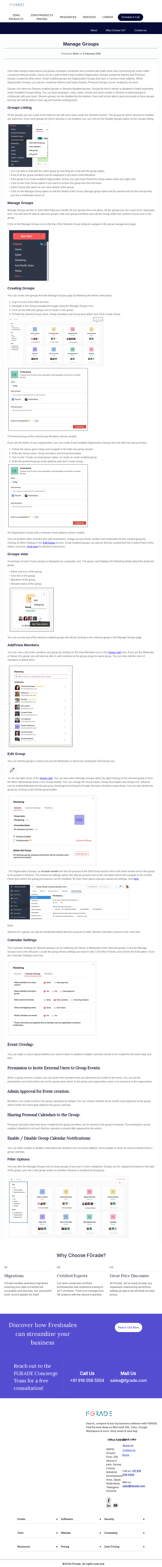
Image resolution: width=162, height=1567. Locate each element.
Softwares (81, 1519)
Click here (32, 546)
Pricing (81, 1546)
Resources (37, 1546)
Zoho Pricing (124, 1546)
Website (81, 1532)
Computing (124, 1532)
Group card (114, 652)
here (136, 879)
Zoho (37, 1532)
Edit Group (49, 542)
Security (124, 1519)
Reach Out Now (128, 1327)
